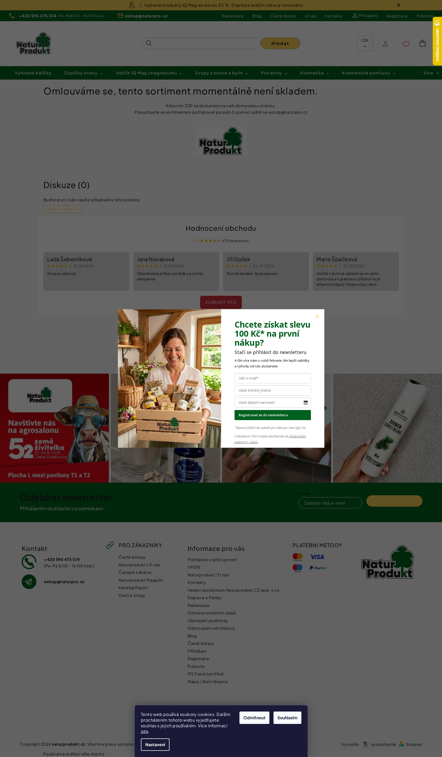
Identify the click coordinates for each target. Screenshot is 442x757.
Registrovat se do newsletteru (263, 415)
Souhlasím (287, 717)
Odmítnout (254, 717)
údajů (253, 442)
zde (145, 731)
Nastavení (155, 744)
